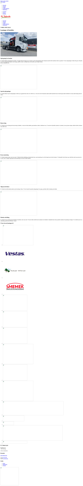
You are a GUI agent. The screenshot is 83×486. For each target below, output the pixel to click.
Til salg (4, 6)
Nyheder (4, 11)
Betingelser (5, 464)
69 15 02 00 (4, 457)
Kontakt (4, 13)
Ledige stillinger (6, 8)
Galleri (4, 7)
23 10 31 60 (5, 458)
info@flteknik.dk (3, 455)
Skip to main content (4, 1)
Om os (4, 12)
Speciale (4, 5)
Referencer (5, 9)
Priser (4, 463)
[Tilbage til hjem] (2, 2)
